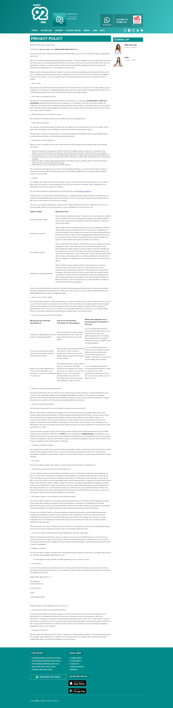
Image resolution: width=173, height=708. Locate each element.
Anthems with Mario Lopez (42, 669)
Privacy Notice (75, 661)
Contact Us (74, 664)
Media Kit (73, 669)
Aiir (43, 701)
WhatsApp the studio (49, 677)
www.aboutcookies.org (83, 191)
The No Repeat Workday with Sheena (46, 661)
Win (95, 30)
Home (34, 30)
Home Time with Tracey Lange (43, 667)
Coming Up (121, 39)
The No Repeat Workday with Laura (45, 664)
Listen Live (46, 30)
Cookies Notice (76, 658)
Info (102, 30)
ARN (37, 701)
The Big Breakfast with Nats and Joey (46, 658)
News (87, 30)
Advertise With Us (77, 667)
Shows (59, 30)
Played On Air (73, 30)
